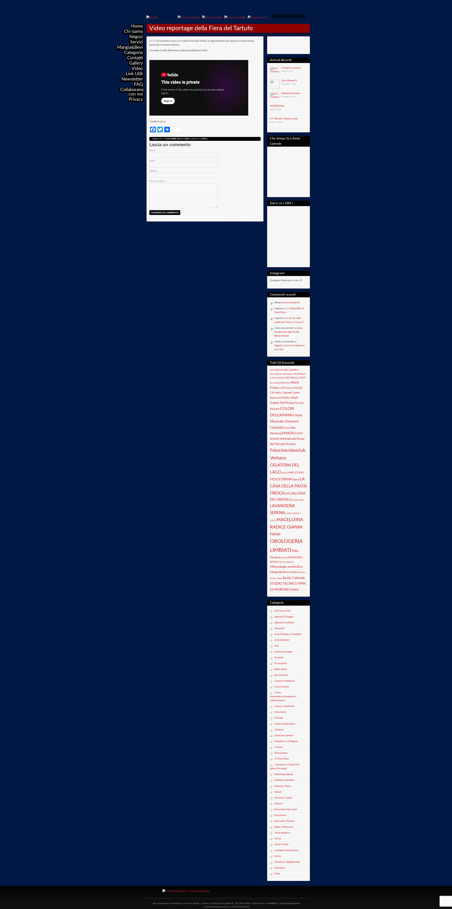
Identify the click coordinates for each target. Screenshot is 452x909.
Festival (290, 444)
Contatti (135, 58)
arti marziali (275, 383)
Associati (278, 657)
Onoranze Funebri (283, 798)
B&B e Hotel (280, 669)
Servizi (136, 42)
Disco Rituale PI (289, 81)
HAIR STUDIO (296, 473)
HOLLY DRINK (281, 479)
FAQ (138, 84)
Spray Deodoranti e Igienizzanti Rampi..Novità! (288, 332)
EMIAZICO (290, 433)
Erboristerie (280, 712)
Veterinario (280, 868)
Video (137, 68)
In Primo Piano (281, 759)
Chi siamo (133, 31)
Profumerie (280, 815)
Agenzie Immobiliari (284, 623)
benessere (285, 383)
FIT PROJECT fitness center (284, 119)
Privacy (136, 99)
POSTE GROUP (286, 562)
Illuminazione (280, 753)
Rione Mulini (290, 572)
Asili (276, 646)
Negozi (136, 37)
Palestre (278, 804)
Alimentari (279, 628)
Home (137, 26)
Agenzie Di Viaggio (283, 617)
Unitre (294, 589)
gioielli (285, 473)
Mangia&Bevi (130, 47)
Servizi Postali (281, 844)
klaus (296, 479)
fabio (187, 139)
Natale (275, 534)
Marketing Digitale (283, 774)
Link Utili (134, 74)
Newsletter (132, 79)
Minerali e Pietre (282, 786)
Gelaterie (279, 730)
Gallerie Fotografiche (284, 724)
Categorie (133, 52)
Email (152, 161)
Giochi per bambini (283, 735)
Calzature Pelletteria (284, 681)
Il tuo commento (157, 181)
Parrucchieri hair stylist (285, 809)
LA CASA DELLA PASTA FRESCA (288, 486)
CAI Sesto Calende (281, 392)
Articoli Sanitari (282, 640)
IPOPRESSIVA (277, 106)
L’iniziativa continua (291, 68)
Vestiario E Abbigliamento (287, 862)
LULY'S (273, 520)
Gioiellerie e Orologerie (286, 741)
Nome (152, 150)
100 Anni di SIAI (282, 611)
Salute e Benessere (283, 827)
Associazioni (280, 663)
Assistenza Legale (283, 652)
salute (279, 578)
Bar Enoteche (281, 675)
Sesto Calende (294, 578)
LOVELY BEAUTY (293, 513)
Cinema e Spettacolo (284, 706)
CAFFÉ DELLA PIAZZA (290, 388)
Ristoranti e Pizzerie (284, 821)
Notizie (278, 792)
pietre (284, 558)
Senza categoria (282, 833)
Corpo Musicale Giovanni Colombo (286, 421)
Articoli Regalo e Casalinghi (287, 634)
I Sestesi (278, 747)
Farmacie (278, 718)
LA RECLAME (298, 500)
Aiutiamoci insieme (290, 93)
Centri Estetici (281, 687)
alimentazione (276, 374)
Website (153, 171)
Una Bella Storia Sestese (286, 850)
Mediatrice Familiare (284, 780)
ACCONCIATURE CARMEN (284, 370)
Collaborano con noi (132, 92)
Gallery (136, 63)
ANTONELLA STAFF (295, 378)
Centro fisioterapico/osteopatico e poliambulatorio (283, 697)
